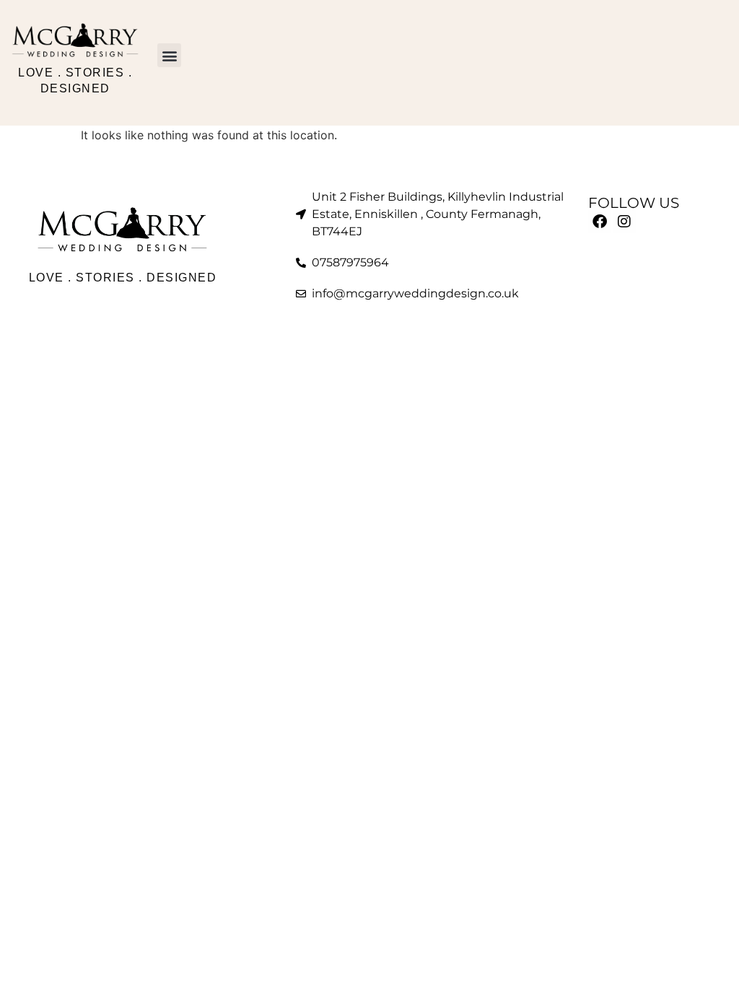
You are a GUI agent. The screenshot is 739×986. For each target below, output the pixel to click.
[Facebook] (599, 221)
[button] (169, 55)
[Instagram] (624, 221)
